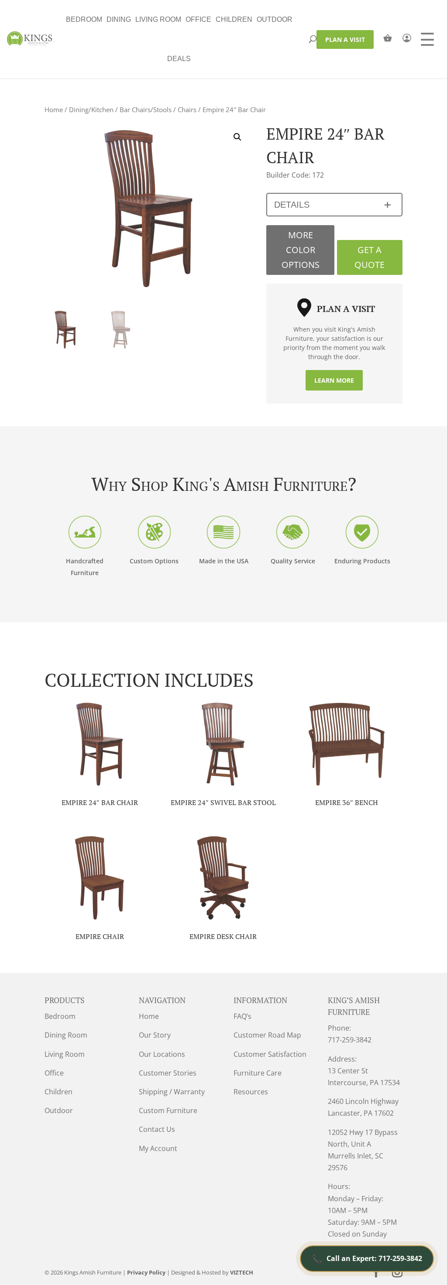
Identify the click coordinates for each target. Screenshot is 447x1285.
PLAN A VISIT (345, 39)
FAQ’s (242, 1016)
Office (198, 19)
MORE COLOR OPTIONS (301, 250)
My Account (158, 1148)
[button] (237, 137)
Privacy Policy (146, 1272)
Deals (179, 58)
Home (54, 109)
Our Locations (162, 1054)
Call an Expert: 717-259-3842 (367, 1258)
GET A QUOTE (369, 257)
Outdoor (274, 19)
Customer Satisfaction (270, 1054)
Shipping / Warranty (172, 1092)
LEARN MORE (334, 380)
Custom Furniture (168, 1110)
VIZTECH (241, 1272)
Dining (119, 19)
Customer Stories (167, 1073)
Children (234, 19)
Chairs (187, 109)
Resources (251, 1092)
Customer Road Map (267, 1035)
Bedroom (84, 19)
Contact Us (157, 1129)
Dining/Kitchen (91, 109)
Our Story (155, 1035)
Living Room (158, 19)
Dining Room (66, 1035)
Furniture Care (258, 1073)
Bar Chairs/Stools (146, 109)
